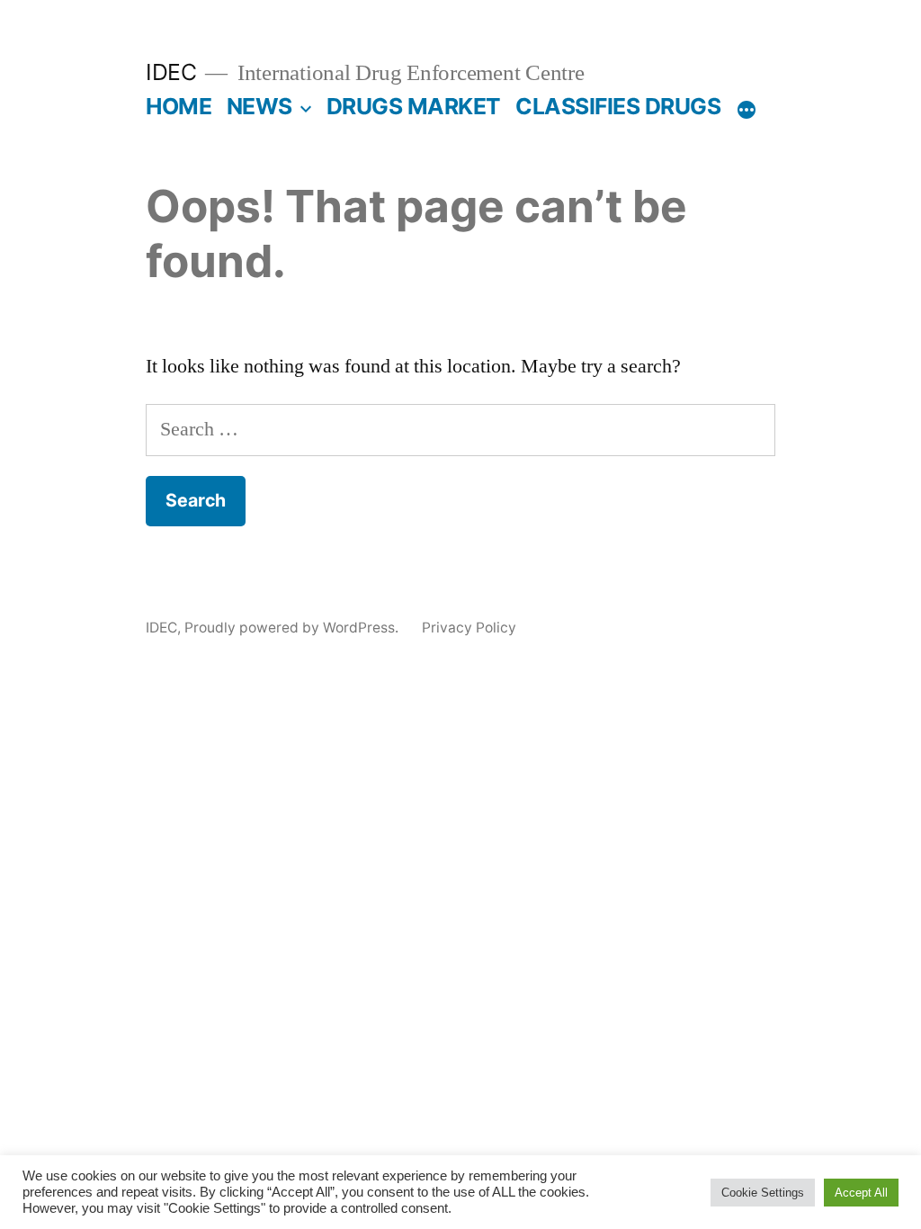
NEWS (259, 106)
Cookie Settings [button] (762, 1192)
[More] (746, 110)
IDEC (171, 71)
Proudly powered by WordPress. (293, 627)
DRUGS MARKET (413, 106)
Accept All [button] (861, 1192)
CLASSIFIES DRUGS (617, 106)
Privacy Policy (469, 627)
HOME (178, 106)
